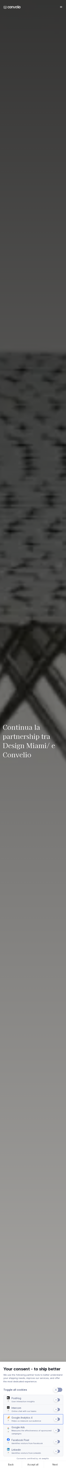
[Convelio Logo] (12, 7)
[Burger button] (61, 7)
